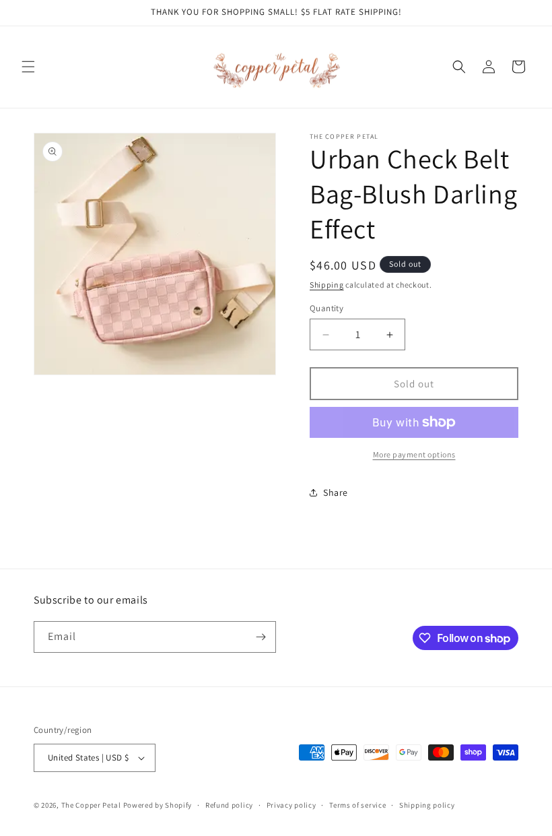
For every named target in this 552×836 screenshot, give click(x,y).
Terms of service (357, 805)
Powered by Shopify (158, 805)
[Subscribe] (260, 637)
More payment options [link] (414, 454)
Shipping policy (427, 805)
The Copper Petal (91, 805)
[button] (28, 67)
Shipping (327, 285)
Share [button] (335, 492)
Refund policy (229, 805)
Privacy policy (291, 805)
